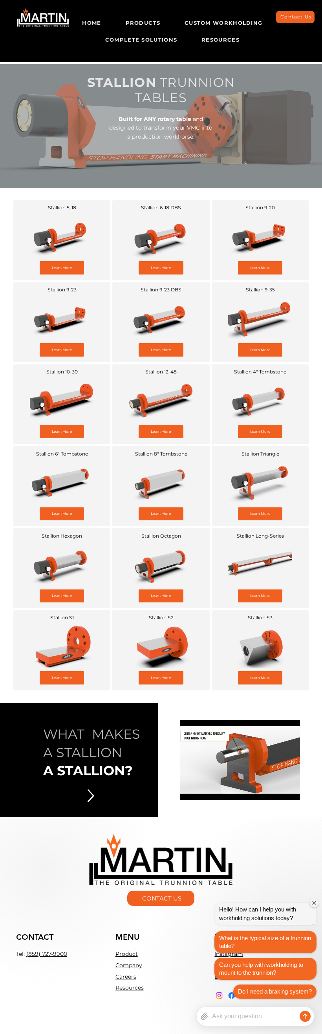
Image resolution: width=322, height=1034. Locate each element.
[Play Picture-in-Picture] (276, 789)
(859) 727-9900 (46, 953)
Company (128, 965)
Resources (129, 987)
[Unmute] (203, 789)
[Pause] (190, 789)
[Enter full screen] (289, 789)
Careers (125, 976)
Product (126, 953)
